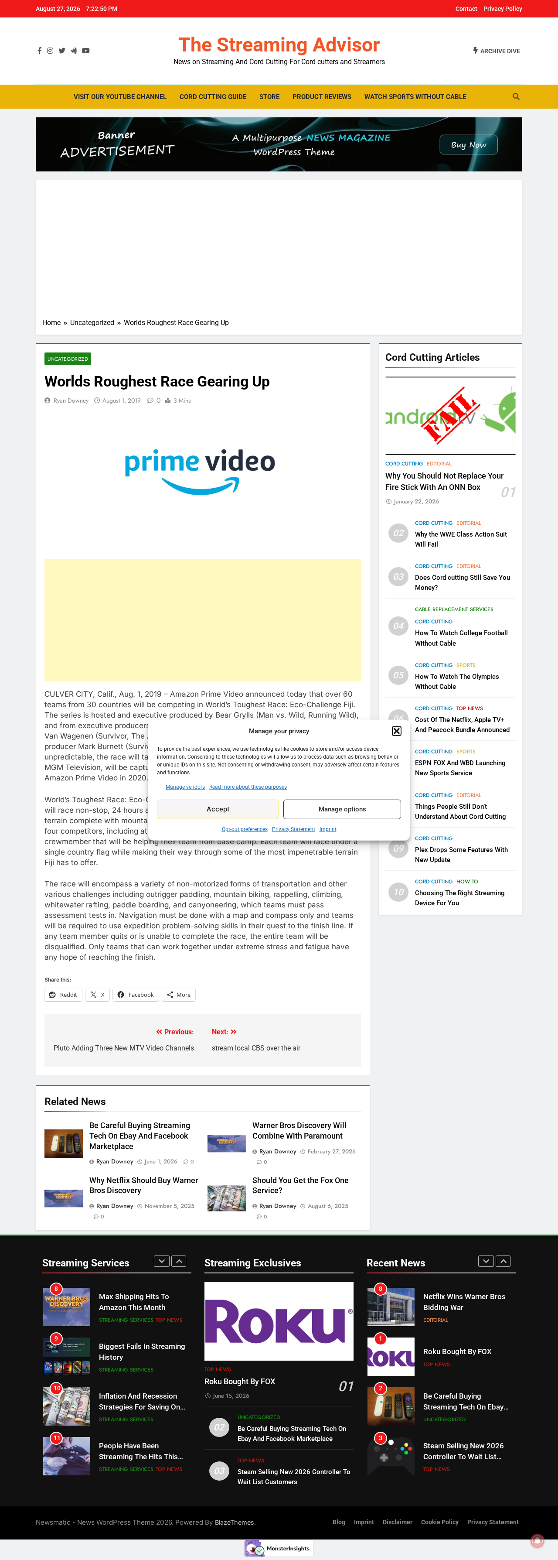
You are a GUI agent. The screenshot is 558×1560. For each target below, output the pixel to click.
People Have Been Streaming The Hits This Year (138, 1457)
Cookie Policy (440, 1522)
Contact (466, 8)
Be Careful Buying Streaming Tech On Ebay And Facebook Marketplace (139, 1136)
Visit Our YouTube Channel (120, 97)
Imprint (328, 829)
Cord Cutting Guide (213, 97)
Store (269, 97)
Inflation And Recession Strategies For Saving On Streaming (139, 1407)
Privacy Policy (502, 8)
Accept (218, 809)
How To (467, 882)
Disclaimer (397, 1522)
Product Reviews (322, 97)
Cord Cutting (404, 464)
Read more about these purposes (248, 786)
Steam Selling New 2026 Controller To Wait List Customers (463, 1457)
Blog (339, 1522)
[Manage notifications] (537, 1541)
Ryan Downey (71, 400)
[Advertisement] (279, 252)
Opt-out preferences (245, 829)
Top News (469, 708)
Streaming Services (126, 1320)
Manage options (342, 809)
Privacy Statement (293, 829)
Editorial (439, 464)
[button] (396, 731)
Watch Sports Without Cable (415, 97)
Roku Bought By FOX (239, 1381)
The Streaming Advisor (279, 44)
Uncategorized (68, 359)
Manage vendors (185, 786)
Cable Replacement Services (454, 609)
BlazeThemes (234, 1522)
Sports (466, 665)
